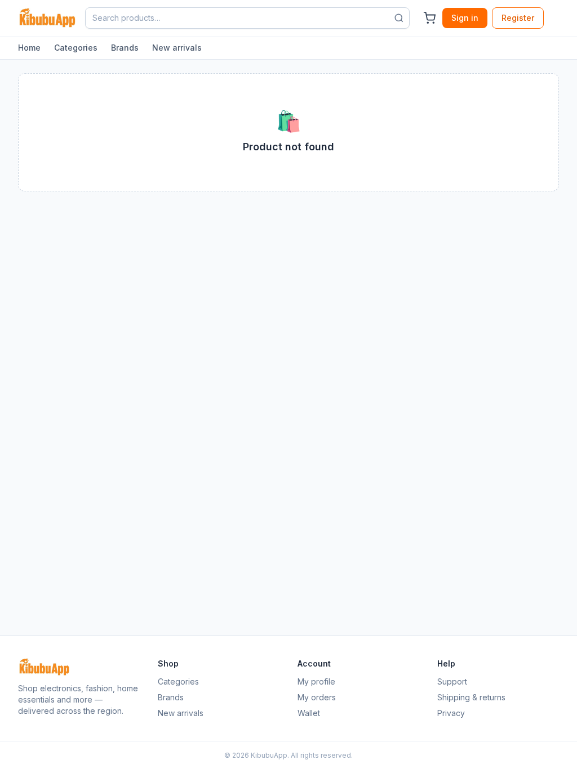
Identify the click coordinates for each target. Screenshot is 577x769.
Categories (75, 47)
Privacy (451, 713)
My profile (316, 681)
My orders (317, 697)
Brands (125, 47)
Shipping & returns (471, 697)
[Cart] (429, 18)
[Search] (398, 18)
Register (517, 18)
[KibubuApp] (47, 18)
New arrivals (177, 47)
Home (29, 47)
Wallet (309, 713)
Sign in (464, 18)
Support (452, 681)
